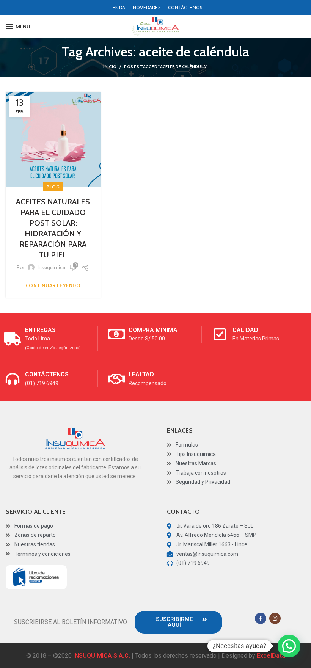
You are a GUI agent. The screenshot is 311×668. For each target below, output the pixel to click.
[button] (178, 622)
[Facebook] (260, 618)
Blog (53, 187)
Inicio (109, 66)
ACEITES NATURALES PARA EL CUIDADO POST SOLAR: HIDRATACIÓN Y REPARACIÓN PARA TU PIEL (53, 228)
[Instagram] (275, 618)
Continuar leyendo (53, 285)
